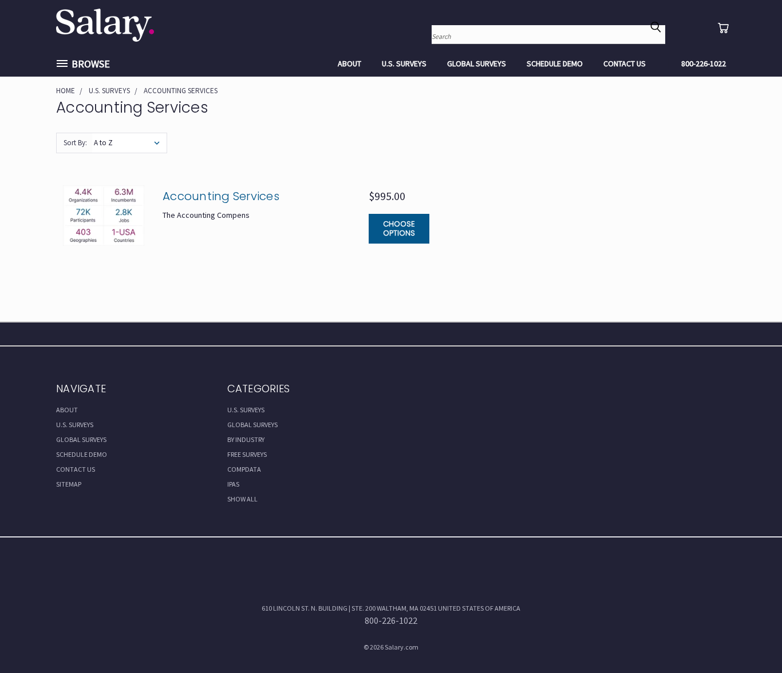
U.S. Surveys (404, 63)
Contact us (624, 63)
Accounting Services (221, 196)
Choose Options (399, 228)
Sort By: (75, 143)
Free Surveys (247, 454)
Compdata (244, 469)
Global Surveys (476, 63)
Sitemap (68, 484)
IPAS (233, 484)
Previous (750, 637)
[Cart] (723, 28)
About (349, 63)
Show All (242, 499)
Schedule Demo (555, 63)
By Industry (245, 439)
